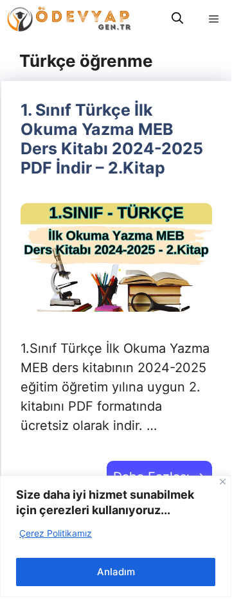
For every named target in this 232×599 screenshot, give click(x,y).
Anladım (116, 572)
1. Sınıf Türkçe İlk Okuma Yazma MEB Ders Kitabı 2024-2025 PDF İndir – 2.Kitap (112, 138)
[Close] (223, 482)
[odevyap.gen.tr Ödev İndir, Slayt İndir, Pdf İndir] (69, 19)
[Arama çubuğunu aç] (177, 19)
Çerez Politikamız (55, 533)
